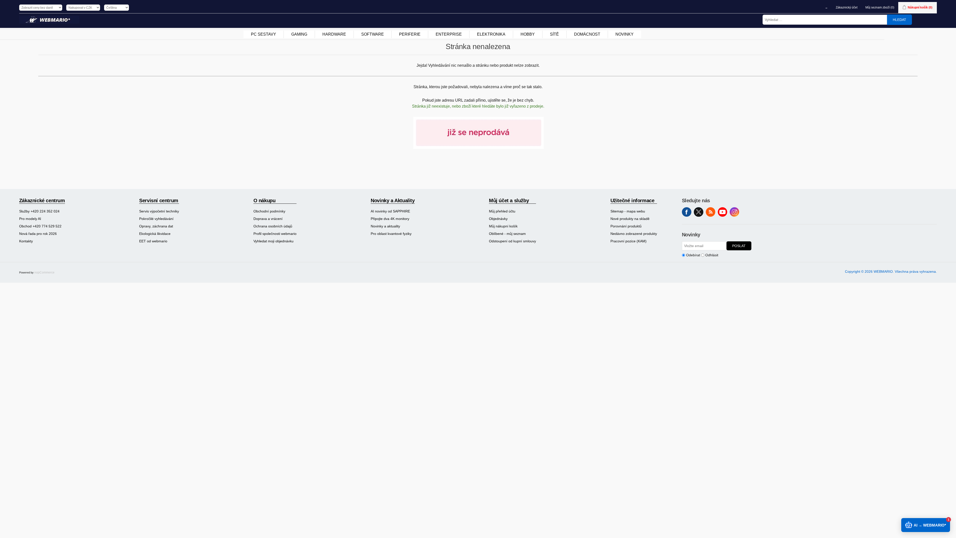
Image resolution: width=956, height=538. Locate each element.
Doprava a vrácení (268, 219)
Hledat (899, 20)
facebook (686, 212)
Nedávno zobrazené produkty (633, 234)
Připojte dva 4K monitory (390, 219)
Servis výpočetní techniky (159, 211)
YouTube (722, 212)
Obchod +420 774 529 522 (40, 226)
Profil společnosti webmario (275, 234)
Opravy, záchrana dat (156, 226)
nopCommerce (44, 272)
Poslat (739, 246)
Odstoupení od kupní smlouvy (512, 241)
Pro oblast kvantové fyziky (391, 234)
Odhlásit (711, 255)
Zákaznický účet (846, 7)
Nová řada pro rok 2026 (38, 234)
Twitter (698, 212)
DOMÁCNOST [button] (587, 34)
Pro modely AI (30, 219)
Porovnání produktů (626, 226)
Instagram (734, 212)
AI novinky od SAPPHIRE (390, 211)
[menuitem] (263, 34)
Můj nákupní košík (503, 226)
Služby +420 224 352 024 (39, 211)
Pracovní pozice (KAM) (628, 241)
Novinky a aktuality (385, 226)
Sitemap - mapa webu (627, 211)
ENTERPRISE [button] (449, 34)
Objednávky (498, 219)
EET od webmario (153, 241)
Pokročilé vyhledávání (156, 219)
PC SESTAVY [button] (263, 34)
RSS (710, 212)
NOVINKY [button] (624, 34)
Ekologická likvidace (155, 234)
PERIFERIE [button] (409, 34)
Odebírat (693, 255)
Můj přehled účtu (502, 211)
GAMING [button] (299, 34)
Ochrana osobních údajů (272, 226)
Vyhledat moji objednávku (273, 241)
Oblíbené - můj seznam (507, 234)
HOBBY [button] (528, 34)
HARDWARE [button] (334, 34)
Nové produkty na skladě (630, 219)
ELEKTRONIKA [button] (491, 34)
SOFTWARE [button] (372, 34)
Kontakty (26, 241)
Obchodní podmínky (269, 211)
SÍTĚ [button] (554, 34)
